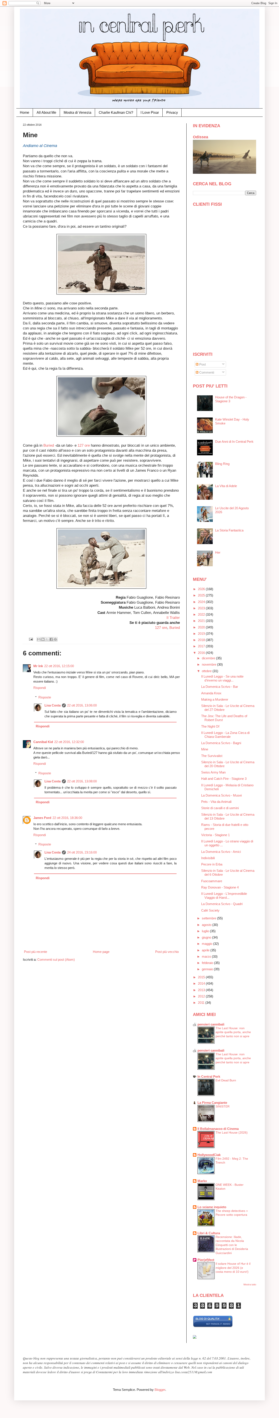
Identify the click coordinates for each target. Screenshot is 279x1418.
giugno (207, 937)
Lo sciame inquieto (211, 1207)
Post (202, 364)
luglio (206, 931)
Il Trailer (173, 618)
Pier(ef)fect (205, 1260)
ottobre (207, 671)
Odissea (200, 137)
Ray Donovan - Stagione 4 (220, 887)
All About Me (46, 112)
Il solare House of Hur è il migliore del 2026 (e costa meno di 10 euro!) (233, 1267)
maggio (207, 943)
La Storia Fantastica (229, 530)
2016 (202, 653)
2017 (202, 646)
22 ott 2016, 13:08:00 (82, 781)
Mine (204, 749)
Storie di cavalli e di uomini (220, 808)
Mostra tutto (249, 1284)
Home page (101, 952)
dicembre (209, 658)
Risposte (44, 697)
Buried (49, 445)
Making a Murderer (214, 699)
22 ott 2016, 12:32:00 (69, 742)
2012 (202, 996)
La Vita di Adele (226, 486)
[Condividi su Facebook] (51, 639)
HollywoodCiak (209, 1155)
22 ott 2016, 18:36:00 (67, 818)
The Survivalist (211, 756)
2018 (202, 640)
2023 (202, 608)
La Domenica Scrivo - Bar (219, 686)
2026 (202, 589)
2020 (202, 627)
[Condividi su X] (47, 639)
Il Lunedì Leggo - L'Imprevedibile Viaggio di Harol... (224, 895)
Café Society (210, 910)
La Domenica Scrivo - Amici (221, 851)
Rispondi (39, 688)
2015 (202, 977)
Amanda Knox (211, 693)
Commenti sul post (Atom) (56, 959)
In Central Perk (208, 1076)
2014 (202, 983)
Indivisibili (208, 858)
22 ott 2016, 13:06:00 (82, 705)
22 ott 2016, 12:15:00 (59, 666)
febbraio (208, 963)
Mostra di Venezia (77, 112)
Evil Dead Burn (226, 1080)
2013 (202, 990)
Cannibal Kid (43, 742)
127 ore (84, 445)
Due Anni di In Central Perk (234, 441)
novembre (209, 664)
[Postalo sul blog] (43, 639)
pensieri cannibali (210, 1024)
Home (24, 112)
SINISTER (223, 1106)
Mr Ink (38, 666)
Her (217, 552)
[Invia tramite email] (39, 639)
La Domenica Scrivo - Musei (221, 795)
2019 (202, 633)
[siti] (213, 1326)
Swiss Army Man (213, 772)
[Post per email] (31, 639)
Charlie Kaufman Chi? (116, 112)
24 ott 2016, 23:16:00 (82, 852)
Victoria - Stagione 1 (215, 835)
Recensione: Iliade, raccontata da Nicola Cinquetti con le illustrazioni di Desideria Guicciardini (232, 1245)
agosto (207, 925)
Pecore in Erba (211, 864)
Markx (202, 1181)
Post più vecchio (167, 952)
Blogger (160, 1389)
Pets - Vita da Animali (216, 801)
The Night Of (210, 726)
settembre (209, 918)
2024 (202, 602)
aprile (206, 950)
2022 (202, 614)
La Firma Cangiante (212, 1102)
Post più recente (35, 952)
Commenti (206, 372)
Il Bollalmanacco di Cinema (218, 1129)
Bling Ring (222, 464)
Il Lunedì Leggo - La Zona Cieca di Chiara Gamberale (225, 734)
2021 (202, 621)
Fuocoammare (211, 881)
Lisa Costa (52, 705)
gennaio (208, 969)
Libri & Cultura (208, 1233)
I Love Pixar (150, 112)
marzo (207, 956)
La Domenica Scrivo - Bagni (221, 743)
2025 (202, 595)
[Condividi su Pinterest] (55, 639)
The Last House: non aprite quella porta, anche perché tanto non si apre (233, 1032)
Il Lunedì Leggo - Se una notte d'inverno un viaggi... (222, 678)
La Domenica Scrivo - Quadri (222, 904)
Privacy (172, 112)
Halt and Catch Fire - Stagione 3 (224, 778)
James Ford (42, 818)
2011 (201, 1002)
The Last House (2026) (232, 1132)
